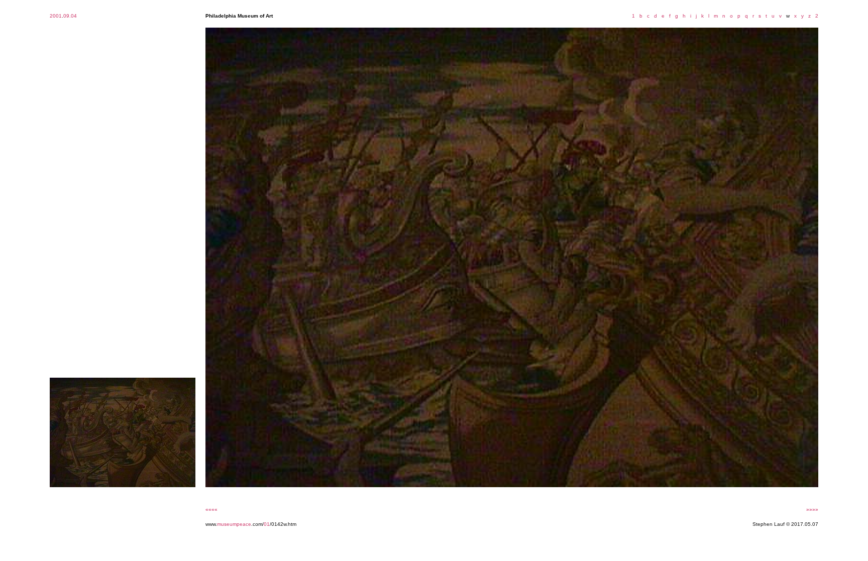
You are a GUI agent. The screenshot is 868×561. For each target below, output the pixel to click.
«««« (211, 509)
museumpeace (234, 524)
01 (267, 524)
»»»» (812, 509)
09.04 (70, 16)
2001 (56, 16)
